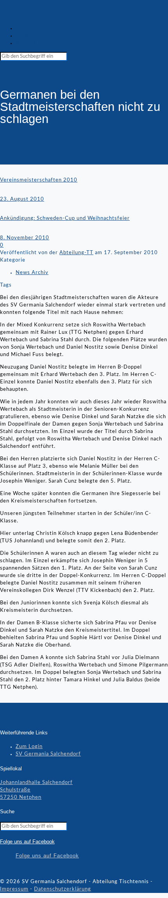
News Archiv (32, 272)
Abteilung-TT (76, 252)
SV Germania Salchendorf (48, 754)
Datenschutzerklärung (62, 889)
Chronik (26, 35)
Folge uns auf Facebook (27, 842)
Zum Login (29, 746)
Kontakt (26, 43)
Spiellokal (28, 28)
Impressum (14, 889)
